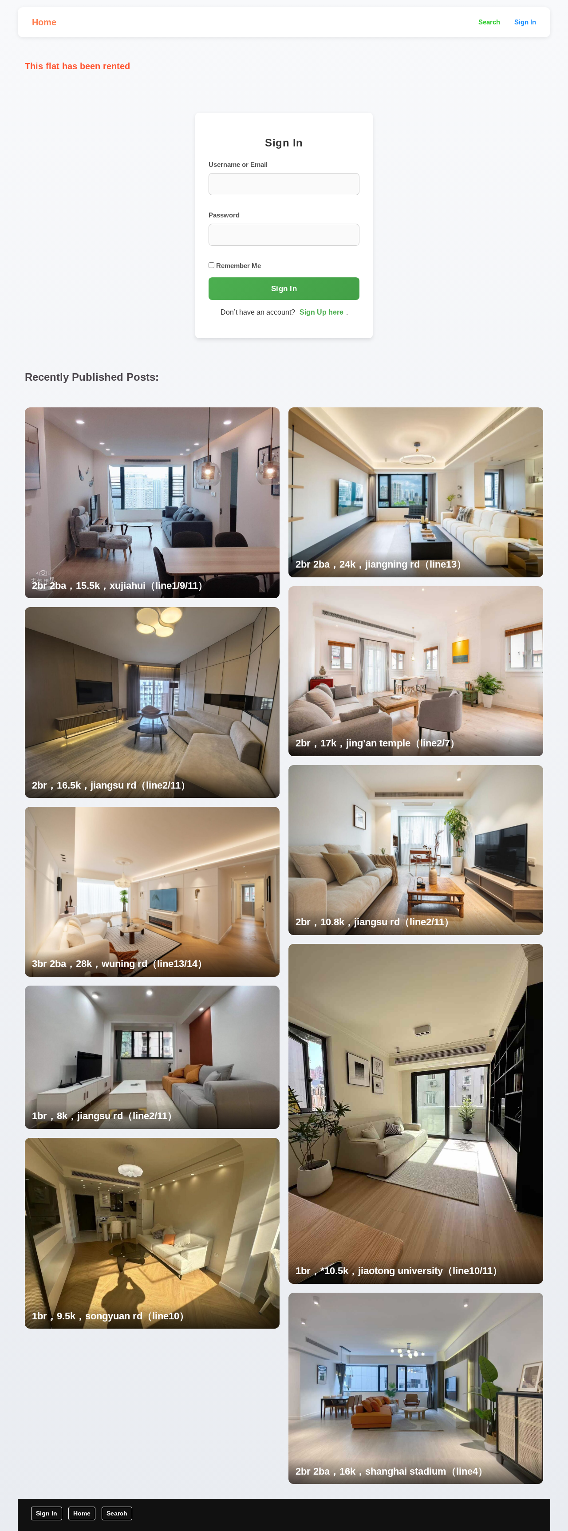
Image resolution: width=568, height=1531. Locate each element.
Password (224, 215)
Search (489, 22)
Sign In (525, 22)
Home (44, 22)
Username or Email (238, 164)
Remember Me (237, 265)
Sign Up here (321, 312)
